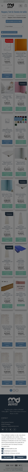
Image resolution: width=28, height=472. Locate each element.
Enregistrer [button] (20, 457)
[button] (2, 449)
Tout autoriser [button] (7, 457)
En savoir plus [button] (5, 446)
